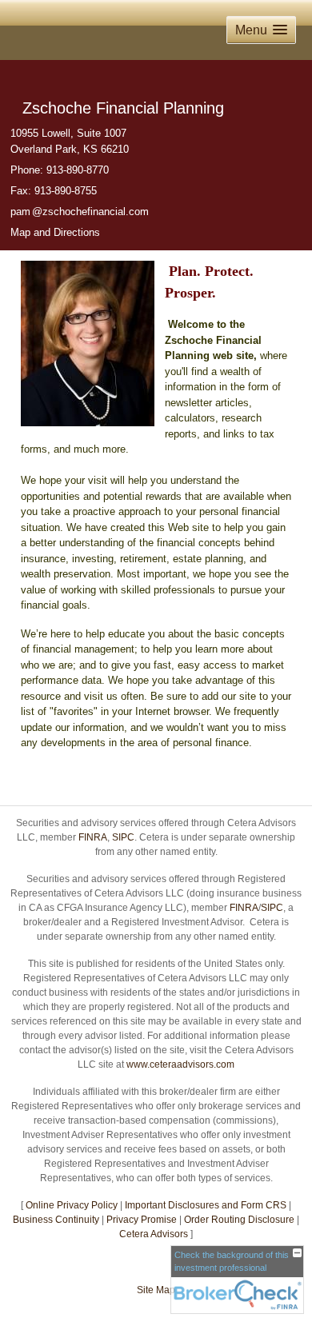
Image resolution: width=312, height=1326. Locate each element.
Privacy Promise (141, 1219)
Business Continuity (56, 1219)
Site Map (156, 1290)
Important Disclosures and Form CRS (205, 1205)
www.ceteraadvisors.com (180, 1064)
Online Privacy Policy (72, 1205)
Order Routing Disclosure (239, 1219)
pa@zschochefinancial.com (79, 212)
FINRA (92, 837)
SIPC (123, 837)
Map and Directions (55, 232)
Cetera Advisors (153, 1234)
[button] (261, 30)
